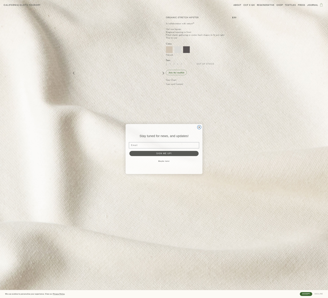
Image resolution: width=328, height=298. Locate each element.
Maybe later (164, 161)
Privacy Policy (59, 294)
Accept (306, 294)
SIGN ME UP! (164, 153)
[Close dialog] (199, 127)
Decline (319, 294)
